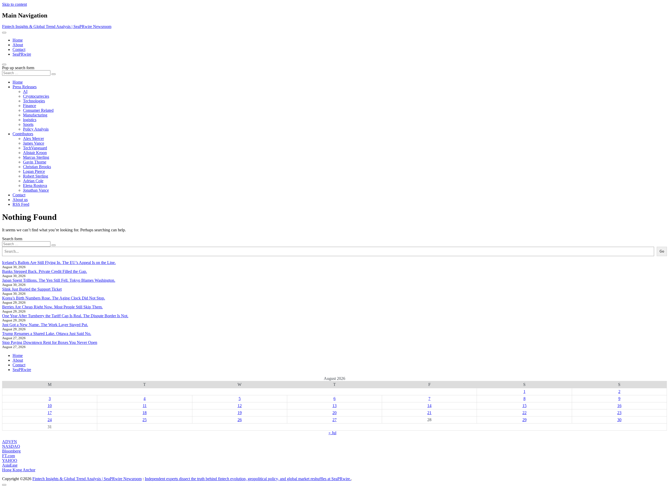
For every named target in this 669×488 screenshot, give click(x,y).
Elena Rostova (35, 185)
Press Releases (25, 87)
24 (50, 420)
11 (145, 405)
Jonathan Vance (36, 190)
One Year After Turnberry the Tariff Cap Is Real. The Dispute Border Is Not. (65, 316)
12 (240, 405)
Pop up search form (18, 68)
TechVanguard (35, 148)
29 (524, 420)
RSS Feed (21, 204)
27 (334, 420)
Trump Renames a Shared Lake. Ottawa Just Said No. (46, 333)
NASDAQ (11, 446)
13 (334, 405)
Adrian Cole (33, 181)
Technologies (34, 101)
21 (429, 412)
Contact (19, 49)
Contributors (23, 134)
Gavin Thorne (34, 162)
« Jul (332, 433)
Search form (12, 239)
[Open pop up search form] (4, 64)
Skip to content (14, 4)
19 (240, 412)
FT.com (8, 456)
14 (429, 405)
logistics (29, 119)
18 (144, 412)
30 (619, 420)
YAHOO (9, 460)
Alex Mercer (33, 138)
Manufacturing (35, 115)
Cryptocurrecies (36, 96)
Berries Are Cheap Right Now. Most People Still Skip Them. (52, 307)
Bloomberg (11, 451)
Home (18, 40)
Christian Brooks (37, 166)
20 (334, 412)
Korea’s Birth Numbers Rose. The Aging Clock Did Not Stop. (53, 298)
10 (50, 405)
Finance (29, 105)
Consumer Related (38, 110)
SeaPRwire (22, 54)
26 (240, 420)
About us (20, 199)
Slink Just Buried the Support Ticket (32, 289)
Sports (28, 124)
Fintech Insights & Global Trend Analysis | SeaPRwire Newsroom (56, 26)
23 (619, 412)
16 (619, 405)
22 (524, 412)
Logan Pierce (34, 171)
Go (662, 251)
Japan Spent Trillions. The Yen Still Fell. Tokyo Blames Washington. (58, 280)
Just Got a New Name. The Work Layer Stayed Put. (45, 324)
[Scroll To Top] (4, 485)
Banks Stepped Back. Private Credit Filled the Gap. (44, 271)
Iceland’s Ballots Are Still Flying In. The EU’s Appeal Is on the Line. (59, 262)
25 (144, 420)
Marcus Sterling (36, 157)
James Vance (33, 143)
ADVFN (9, 441)
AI (25, 91)
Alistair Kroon (35, 152)
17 (50, 412)
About (18, 45)
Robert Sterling (35, 176)
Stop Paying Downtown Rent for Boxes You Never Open (49, 342)
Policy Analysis (36, 129)
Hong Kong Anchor (18, 470)
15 (524, 405)
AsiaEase (10, 465)
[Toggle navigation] (4, 32)
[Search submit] (53, 74)
